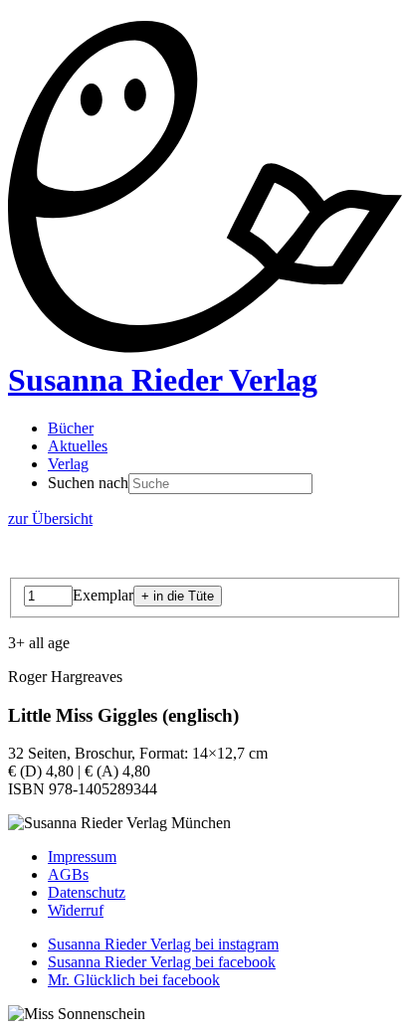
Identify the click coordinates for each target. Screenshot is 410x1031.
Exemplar (103, 595)
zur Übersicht (50, 518)
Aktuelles (77, 445)
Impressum (82, 856)
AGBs (68, 874)
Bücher (71, 428)
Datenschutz (86, 892)
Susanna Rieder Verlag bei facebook (162, 961)
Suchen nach (88, 482)
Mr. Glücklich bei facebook (134, 979)
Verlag (68, 463)
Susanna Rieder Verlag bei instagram (163, 944)
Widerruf (75, 910)
